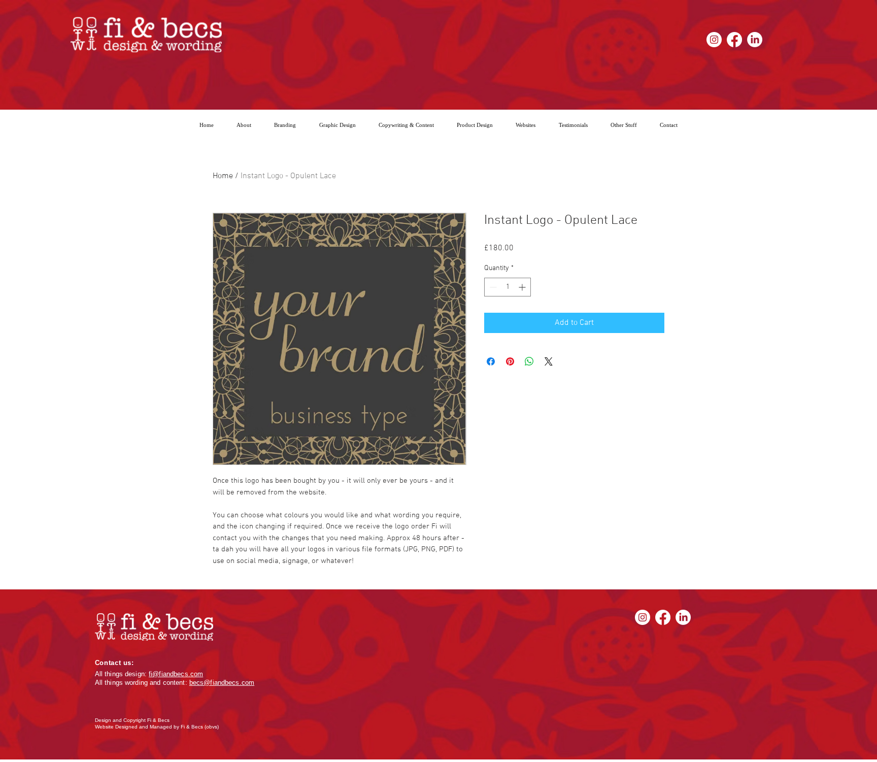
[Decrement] (492, 287)
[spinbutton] (507, 287)
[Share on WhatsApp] (529, 361)
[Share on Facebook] (491, 361)
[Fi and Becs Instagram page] (714, 39)
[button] (623, 125)
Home (223, 176)
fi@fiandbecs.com (176, 674)
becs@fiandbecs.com (221, 682)
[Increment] (523, 287)
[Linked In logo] (754, 39)
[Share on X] (549, 361)
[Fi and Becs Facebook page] (734, 39)
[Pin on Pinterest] (510, 361)
